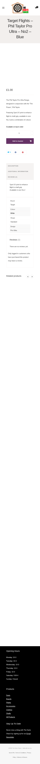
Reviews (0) (12, 177)
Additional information (18, 171)
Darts (8, 695)
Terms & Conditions (20, 752)
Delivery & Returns (22, 757)
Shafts (8, 713)
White (12, 213)
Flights (8, 703)
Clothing (9, 710)
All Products (10, 717)
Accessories (10, 706)
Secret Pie (11, 752)
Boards (8, 699)
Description (13, 166)
